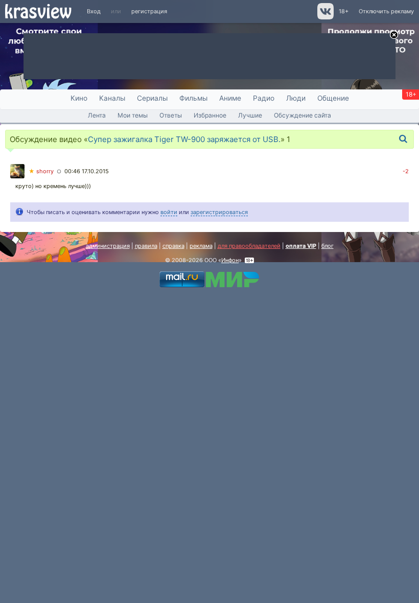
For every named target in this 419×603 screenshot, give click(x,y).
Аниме (230, 98)
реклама (201, 245)
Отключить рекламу (386, 11)
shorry (41, 171)
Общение (333, 98)
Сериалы (152, 98)
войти (168, 212)
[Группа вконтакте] (325, 17)
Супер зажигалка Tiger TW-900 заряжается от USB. (184, 139)
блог (327, 245)
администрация (108, 245)
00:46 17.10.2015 (86, 171)
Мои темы (133, 115)
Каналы (112, 98)
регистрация (149, 11)
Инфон (230, 260)
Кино (79, 98)
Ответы (170, 115)
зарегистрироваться (219, 212)
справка (173, 245)
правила (146, 245)
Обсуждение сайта (302, 115)
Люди (296, 98)
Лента (97, 115)
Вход (94, 11)
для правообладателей (249, 245)
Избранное (210, 115)
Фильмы (193, 98)
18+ (343, 11)
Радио (263, 98)
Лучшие (250, 115)
